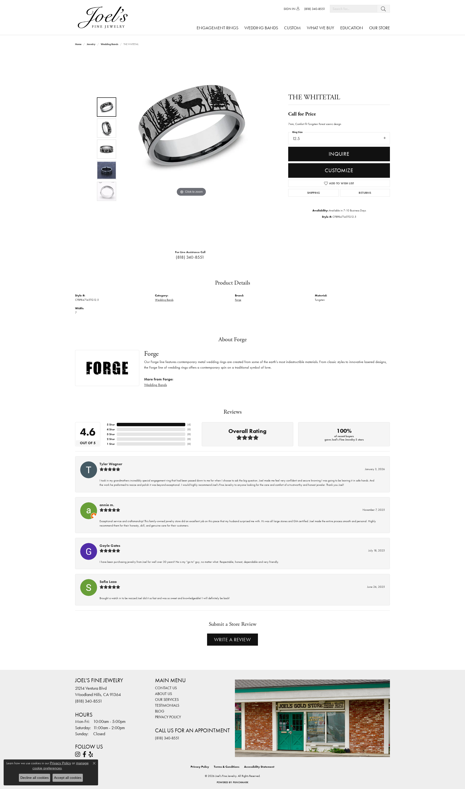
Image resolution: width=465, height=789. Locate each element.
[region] (191, 149)
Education (351, 28)
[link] (314, 8)
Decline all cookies (34, 778)
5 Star (111, 424)
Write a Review (232, 639)
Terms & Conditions (226, 767)
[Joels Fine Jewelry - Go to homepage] (104, 17)
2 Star (111, 439)
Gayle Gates (110, 545)
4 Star (111, 429)
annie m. (107, 505)
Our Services (167, 699)
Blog (159, 711)
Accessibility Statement (259, 767)
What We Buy (320, 28)
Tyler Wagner (111, 464)
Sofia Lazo (108, 581)
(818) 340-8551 (190, 257)
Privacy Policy (168, 716)
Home (78, 44)
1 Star (111, 444)
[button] (291, 8)
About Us (163, 693)
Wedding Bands (261, 28)
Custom (292, 28)
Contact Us (166, 687)
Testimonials (167, 705)
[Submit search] (383, 9)
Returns (365, 193)
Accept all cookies (67, 778)
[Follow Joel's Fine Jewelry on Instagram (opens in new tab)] (77, 754)
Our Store (379, 28)
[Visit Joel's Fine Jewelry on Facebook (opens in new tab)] (84, 754)
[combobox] (353, 9)
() (189, 424)
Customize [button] (339, 170)
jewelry (91, 44)
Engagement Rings (217, 28)
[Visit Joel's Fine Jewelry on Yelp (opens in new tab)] (91, 754)
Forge (238, 300)
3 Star (111, 434)
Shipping (313, 193)
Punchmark (240, 782)
